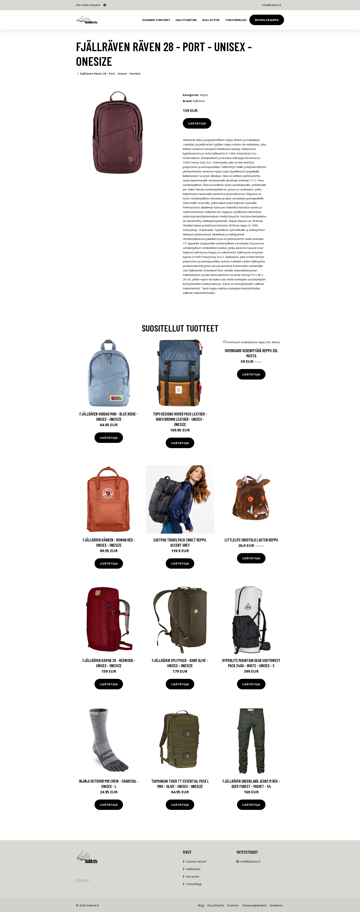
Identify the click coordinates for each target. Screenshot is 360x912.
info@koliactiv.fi (271, 5)
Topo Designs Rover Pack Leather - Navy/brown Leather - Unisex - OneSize (180, 419)
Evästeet (233, 905)
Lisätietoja (197, 123)
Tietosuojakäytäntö (254, 905)
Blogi (201, 905)
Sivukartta (276, 905)
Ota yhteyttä (215, 905)
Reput (204, 95)
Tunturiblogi (236, 20)
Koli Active (211, 20)
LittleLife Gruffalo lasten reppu (251, 539)
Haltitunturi (186, 20)
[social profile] (105, 5)
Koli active (192, 876)
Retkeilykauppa (267, 20)
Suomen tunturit (156, 20)
